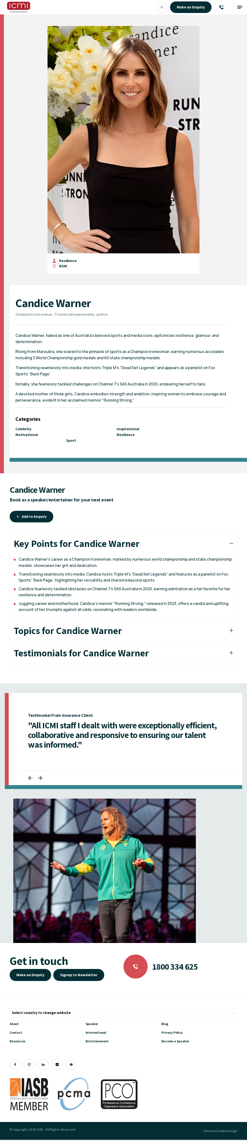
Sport (71, 440)
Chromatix (211, 1131)
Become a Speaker (175, 1041)
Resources (18, 1041)
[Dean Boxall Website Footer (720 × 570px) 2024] (104, 871)
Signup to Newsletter (78, 974)
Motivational (26, 434)
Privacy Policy (171, 1032)
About (14, 1024)
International (96, 1032)
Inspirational (128, 428)
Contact (16, 1032)
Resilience (67, 260)
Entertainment (97, 1041)
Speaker (92, 1024)
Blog (164, 1024)
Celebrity (23, 428)
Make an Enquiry (30, 974)
